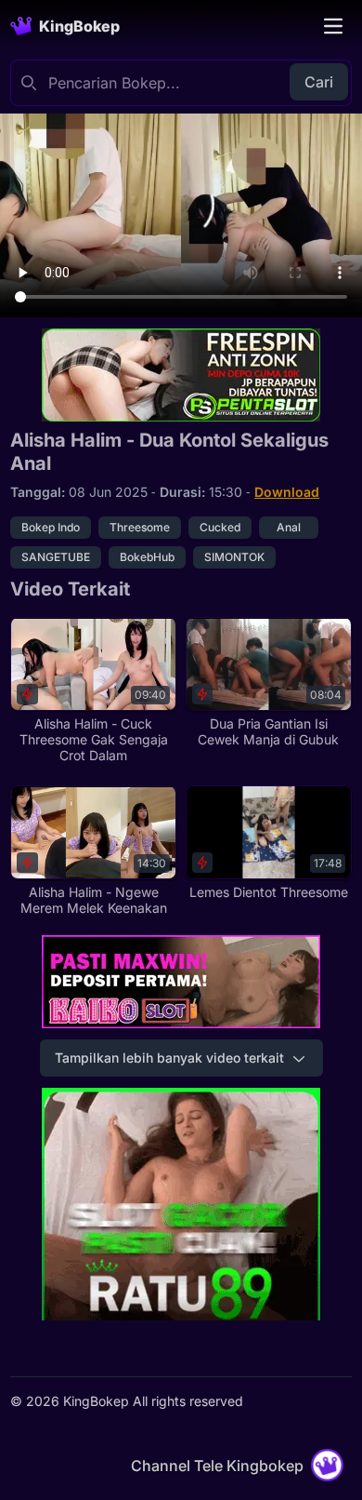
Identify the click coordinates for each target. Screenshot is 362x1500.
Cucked (220, 527)
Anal (289, 527)
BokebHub (147, 557)
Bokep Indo (50, 527)
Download (286, 492)
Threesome (140, 527)
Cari (318, 82)
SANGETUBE (55, 557)
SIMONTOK (234, 557)
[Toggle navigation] (333, 26)
